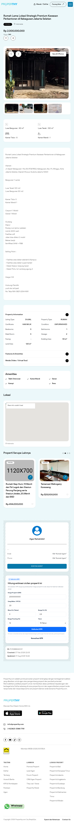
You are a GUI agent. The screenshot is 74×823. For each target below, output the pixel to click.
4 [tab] (69, 453)
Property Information (14, 315)
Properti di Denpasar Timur (60, 771)
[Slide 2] (26, 108)
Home (5, 767)
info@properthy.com (16, 724)
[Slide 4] (55, 108)
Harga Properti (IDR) (14, 592)
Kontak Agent (37, 566)
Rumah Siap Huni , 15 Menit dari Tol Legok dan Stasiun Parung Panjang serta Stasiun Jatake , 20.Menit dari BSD (19, 490)
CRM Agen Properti (34, 779)
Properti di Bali (55, 767)
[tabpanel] (19, 485)
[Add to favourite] (5, 38)
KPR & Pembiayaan (10, 784)
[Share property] (13, 38)
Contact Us (66, 819)
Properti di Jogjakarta (58, 779)
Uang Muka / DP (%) (14, 601)
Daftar (5, 771)
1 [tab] (63, 453)
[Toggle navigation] (70, 4)
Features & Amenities (14, 354)
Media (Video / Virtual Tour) (16, 361)
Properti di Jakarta (56, 775)
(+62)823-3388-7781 (16, 729)
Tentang (6, 775)
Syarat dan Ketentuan (52, 819)
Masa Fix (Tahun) (13, 610)
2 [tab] (65, 453)
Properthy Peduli (33, 788)
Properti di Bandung (57, 788)
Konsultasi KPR (37, 638)
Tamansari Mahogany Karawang (51, 486)
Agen (5, 792)
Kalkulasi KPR (37, 629)
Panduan (6, 788)
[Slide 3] (40, 108)
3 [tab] (67, 453)
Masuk (42, 4)
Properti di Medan (56, 801)
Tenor (40, 619)
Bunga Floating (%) (14, 619)
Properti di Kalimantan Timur (58, 794)
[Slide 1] (11, 108)
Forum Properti (32, 775)
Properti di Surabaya (57, 784)
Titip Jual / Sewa (33, 784)
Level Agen (31, 771)
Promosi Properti (33, 767)
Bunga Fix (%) (42, 610)
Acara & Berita (8, 779)
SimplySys (32, 819)
